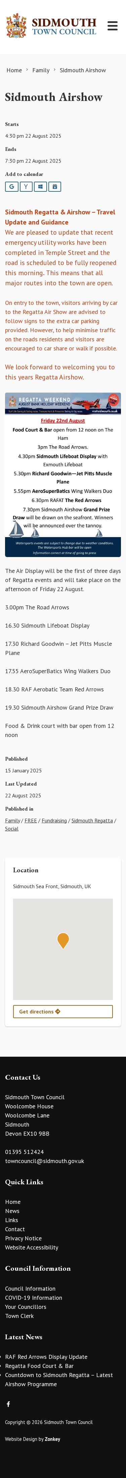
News (12, 1211)
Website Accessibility (31, 1247)
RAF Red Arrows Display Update (46, 1357)
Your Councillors (25, 1307)
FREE (31, 820)
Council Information (30, 1288)
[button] (63, 941)
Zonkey (52, 1439)
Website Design (21, 1439)
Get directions (37, 1011)
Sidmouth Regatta (92, 820)
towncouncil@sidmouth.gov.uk (44, 1161)
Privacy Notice (23, 1238)
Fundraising (54, 820)
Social (11, 828)
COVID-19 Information (33, 1297)
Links (11, 1220)
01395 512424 (24, 1152)
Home (12, 1202)
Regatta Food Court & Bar (39, 1366)
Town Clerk (19, 1316)
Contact (15, 1229)
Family (12, 820)
